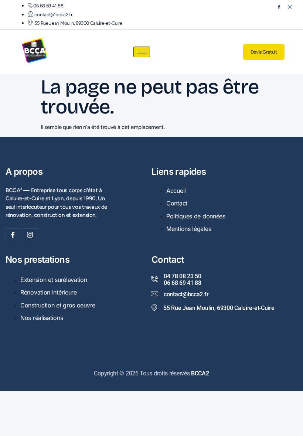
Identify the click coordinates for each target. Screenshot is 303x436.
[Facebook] (275, 8)
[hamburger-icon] (141, 52)
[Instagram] (286, 8)
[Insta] (30, 235)
